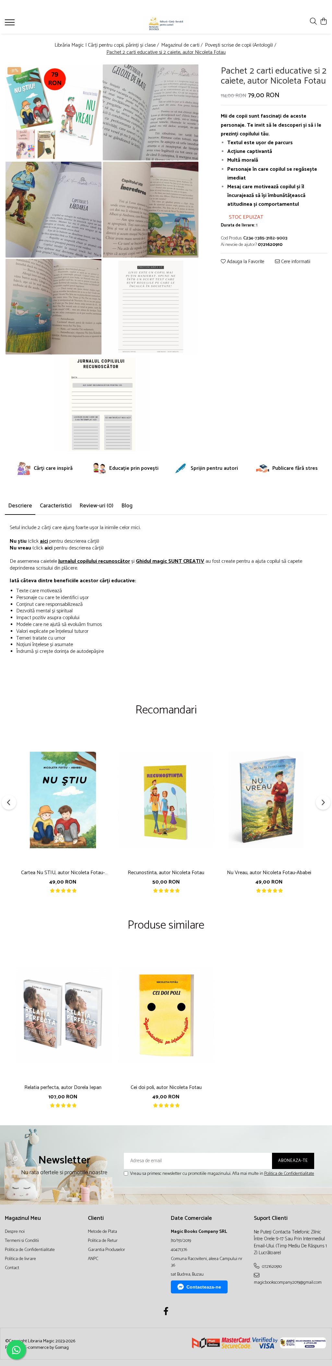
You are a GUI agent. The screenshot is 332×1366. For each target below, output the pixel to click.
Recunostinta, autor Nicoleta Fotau (166, 872)
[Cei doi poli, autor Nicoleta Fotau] (166, 1015)
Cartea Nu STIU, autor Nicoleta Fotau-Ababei (63, 872)
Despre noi (15, 1232)
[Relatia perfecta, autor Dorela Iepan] (63, 1015)
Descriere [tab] (20, 505)
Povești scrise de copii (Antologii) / (241, 45)
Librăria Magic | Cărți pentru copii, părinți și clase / (107, 45)
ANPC (93, 1259)
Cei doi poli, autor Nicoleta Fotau (166, 1087)
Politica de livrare (20, 1259)
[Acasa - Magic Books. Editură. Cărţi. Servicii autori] (166, 23)
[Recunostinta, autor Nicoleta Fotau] (166, 800)
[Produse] (10, 24)
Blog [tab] (127, 505)
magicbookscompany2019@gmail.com (288, 1282)
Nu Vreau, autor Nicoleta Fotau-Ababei (269, 872)
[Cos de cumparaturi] (323, 22)
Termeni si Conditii (22, 1241)
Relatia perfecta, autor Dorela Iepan (62, 1087)
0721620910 (271, 1266)
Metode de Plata (102, 1232)
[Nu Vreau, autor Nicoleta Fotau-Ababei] (269, 800)
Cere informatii (295, 262)
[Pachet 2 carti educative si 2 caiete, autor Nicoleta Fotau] (53, 112)
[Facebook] (166, 1312)
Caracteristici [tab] (56, 505)
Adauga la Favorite (245, 262)
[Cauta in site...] (313, 22)
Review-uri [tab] (96, 505)
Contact (12, 1268)
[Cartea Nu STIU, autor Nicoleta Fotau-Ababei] (63, 800)
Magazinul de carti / (182, 45)
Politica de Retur (103, 1241)
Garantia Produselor (106, 1250)
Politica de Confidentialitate (289, 1173)
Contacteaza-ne (203, 1287)
